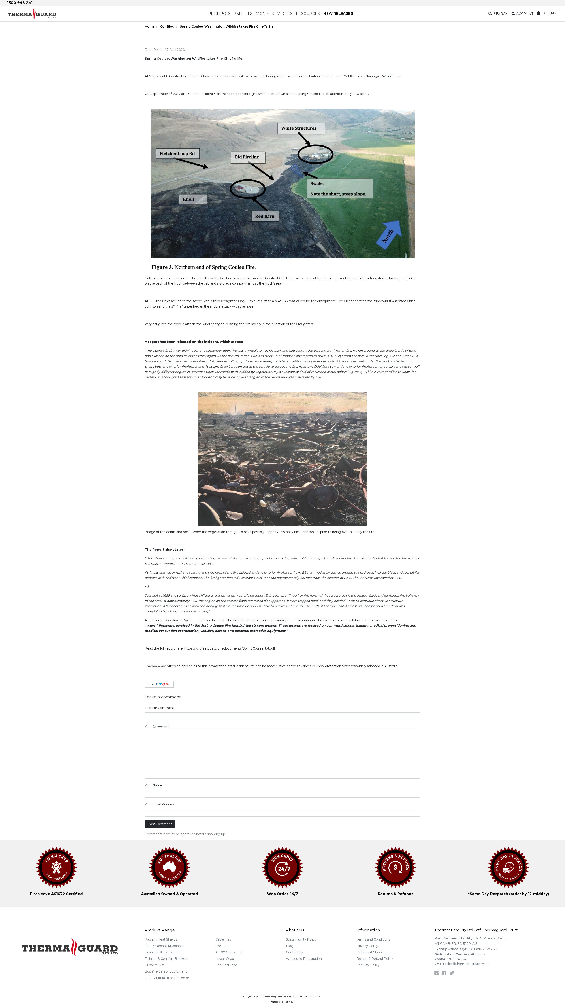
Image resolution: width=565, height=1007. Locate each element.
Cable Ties (223, 939)
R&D (238, 13)
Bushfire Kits (154, 965)
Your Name (153, 785)
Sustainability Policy (301, 939)
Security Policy (368, 965)
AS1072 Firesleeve (229, 952)
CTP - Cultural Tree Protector (167, 978)
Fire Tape (222, 946)
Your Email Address (159, 804)
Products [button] (219, 13)
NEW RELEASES (338, 13)
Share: (151, 684)
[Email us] (436, 973)
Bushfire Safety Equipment (166, 971)
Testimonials (260, 13)
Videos (284, 13)
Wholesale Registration (304, 959)
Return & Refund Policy (375, 959)
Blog (289, 946)
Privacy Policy (367, 946)
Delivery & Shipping (372, 952)
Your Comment (157, 727)
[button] (522, 13)
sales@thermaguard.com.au (461, 964)
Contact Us (294, 952)
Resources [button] (308, 13)
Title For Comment (159, 708)
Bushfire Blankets (158, 952)
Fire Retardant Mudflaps (163, 946)
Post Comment (160, 824)
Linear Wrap (224, 959)
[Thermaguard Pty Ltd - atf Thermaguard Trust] (73, 14)
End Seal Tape (226, 965)
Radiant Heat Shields (161, 939)
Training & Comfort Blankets (166, 959)
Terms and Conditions (373, 939)
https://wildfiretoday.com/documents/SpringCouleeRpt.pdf (229, 648)
